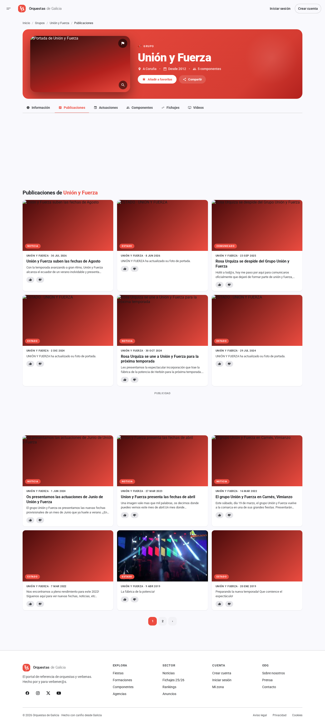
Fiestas (118, 673)
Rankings (169, 687)
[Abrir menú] (8, 8)
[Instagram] (38, 693)
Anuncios (169, 694)
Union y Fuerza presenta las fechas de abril (158, 497)
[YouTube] (59, 693)
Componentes (123, 687)
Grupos (40, 23)
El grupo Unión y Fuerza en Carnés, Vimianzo (254, 497)
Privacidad (279, 715)
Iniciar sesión (280, 8)
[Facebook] (27, 693)
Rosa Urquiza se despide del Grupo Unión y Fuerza (252, 263)
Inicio (26, 23)
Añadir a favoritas (160, 79)
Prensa (267, 680)
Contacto (269, 687)
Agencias (119, 694)
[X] (48, 693)
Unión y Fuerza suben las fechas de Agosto (63, 261)
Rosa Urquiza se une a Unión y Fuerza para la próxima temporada (160, 359)
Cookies (297, 715)
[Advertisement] (162, 154)
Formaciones (122, 680)
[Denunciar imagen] (122, 43)
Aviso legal (260, 715)
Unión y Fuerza (59, 23)
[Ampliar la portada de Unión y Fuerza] (80, 64)
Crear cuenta (308, 8)
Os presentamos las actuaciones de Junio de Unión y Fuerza (64, 499)
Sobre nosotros (273, 673)
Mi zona (218, 687)
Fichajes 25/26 (173, 680)
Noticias (168, 673)
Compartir (195, 79)
